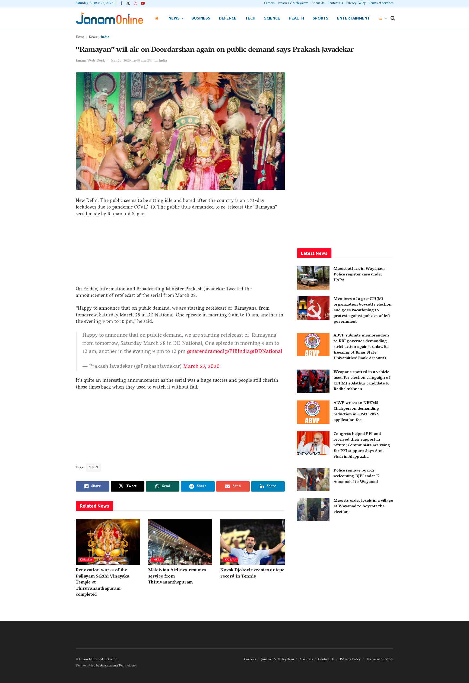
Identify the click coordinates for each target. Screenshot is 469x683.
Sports (320, 18)
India (105, 37)
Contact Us (335, 3)
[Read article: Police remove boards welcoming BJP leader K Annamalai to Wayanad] (313, 479)
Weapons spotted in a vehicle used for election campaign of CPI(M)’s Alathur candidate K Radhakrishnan (362, 380)
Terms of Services (381, 3)
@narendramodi (205, 352)
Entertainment (353, 18)
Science (272, 18)
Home (80, 37)
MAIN (93, 467)
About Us (318, 3)
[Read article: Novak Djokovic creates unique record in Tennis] (252, 542)
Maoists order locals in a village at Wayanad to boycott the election (363, 506)
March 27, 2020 (201, 367)
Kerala (86, 559)
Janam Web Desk (90, 60)
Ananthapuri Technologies (118, 666)
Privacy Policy (356, 3)
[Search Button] (393, 18)
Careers (269, 3)
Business (200, 18)
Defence (227, 18)
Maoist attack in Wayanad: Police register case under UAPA (359, 274)
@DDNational (266, 352)
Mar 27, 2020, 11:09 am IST (131, 60)
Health (296, 18)
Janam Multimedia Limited (98, 659)
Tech (250, 18)
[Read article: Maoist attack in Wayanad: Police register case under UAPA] (313, 278)
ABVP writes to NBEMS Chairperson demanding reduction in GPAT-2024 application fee (356, 411)
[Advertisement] (180, 254)
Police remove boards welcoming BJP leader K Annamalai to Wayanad (356, 476)
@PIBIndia (237, 352)
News (174, 18)
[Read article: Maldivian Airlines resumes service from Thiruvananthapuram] (180, 542)
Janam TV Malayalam (293, 3)
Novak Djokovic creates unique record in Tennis (252, 573)
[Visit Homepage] (109, 18)
